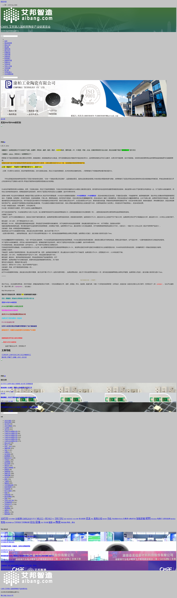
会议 (65, 518)
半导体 (6, 460)
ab (4, 142)
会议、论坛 (8, 446)
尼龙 (88, 518)
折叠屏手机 (132, 518)
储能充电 (7, 448)
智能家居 (7, 471)
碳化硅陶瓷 (8, 496)
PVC (53, 518)
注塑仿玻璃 (166, 519)
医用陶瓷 (7, 456)
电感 (5, 493)
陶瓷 (58, 522)
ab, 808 (11, 391)
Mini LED (7, 443)
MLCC (6, 444)
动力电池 (7, 454)
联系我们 (7, 58)
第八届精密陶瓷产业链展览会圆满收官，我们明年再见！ (19, 536)
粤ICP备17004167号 (7, 595)
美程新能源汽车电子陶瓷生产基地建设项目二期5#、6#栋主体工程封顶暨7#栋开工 (27, 556)
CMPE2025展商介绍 (10, 439)
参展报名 (7, 56)
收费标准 (7, 52)
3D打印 (4, 518)
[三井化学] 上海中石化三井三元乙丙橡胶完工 (16, 355)
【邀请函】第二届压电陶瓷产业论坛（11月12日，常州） (19, 565)
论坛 (32, 522)
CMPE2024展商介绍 (10, 437)
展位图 (6, 47)
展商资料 (105, 518)
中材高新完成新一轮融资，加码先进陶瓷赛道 (15, 546)
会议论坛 (69, 518)
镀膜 (50, 522)
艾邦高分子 (8, 504)
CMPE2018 (27, 518)
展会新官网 (8, 43)
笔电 (5, 498)
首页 (5, 41)
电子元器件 (8, 491)
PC (44, 518)
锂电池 (6, 512)
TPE (57, 518)
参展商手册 (8, 60)
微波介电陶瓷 (16, 384)
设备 (38, 521)
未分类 (3, 119)
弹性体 (6, 465)
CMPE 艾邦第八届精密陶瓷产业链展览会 (26, 26)
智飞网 (6, 70)
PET (50, 518)
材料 (5, 479)
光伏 (5, 450)
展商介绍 (98, 518)
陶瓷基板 (64, 522)
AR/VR (6, 429)
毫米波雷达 (154, 518)
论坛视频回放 (8, 74)
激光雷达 (173, 518)
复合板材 (82, 519)
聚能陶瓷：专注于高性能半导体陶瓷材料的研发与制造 (18, 397)
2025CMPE (7, 420)
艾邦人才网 (8, 66)
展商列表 (7, 49)
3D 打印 (3, 384)
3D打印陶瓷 (8, 426)
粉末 (13, 522)
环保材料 (7, 489)
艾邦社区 (7, 64)
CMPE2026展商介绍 (10, 441)
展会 (92, 518)
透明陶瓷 (7, 508)
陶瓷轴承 (7, 514)
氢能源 (6, 483)
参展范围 (7, 54)
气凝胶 (6, 481)
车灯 (42, 522)
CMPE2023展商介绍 (10, 435)
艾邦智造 (17, 522)
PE (46, 518)
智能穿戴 (7, 475)
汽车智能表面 (8, 485)
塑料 (77, 518)
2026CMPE (7, 422)
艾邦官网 (7, 68)
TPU (61, 518)
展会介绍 (7, 45)
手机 (109, 518)
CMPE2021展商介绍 (10, 433)
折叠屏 (125, 519)
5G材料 (8, 384)
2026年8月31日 (6, 540)
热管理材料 (8, 487)
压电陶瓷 (7, 462)
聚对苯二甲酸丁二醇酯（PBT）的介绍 (14, 357)
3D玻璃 (18, 518)
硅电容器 (7, 494)
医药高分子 (8, 458)
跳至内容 (4, 1)
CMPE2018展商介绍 (10, 431)
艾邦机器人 (8, 72)
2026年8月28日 (6, 569)
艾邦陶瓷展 (29, 384)
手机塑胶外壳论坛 (117, 518)
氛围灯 (159, 519)
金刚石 (6, 510)
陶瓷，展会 (71, 522)
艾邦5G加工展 (9, 500)
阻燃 (54, 522)
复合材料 (7, 464)
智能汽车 (7, 473)
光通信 (6, 452)
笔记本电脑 (9, 522)
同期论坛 (7, 62)
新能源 (6, 469)
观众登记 (7, 51)
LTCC (34, 519)
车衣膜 (6, 506)
